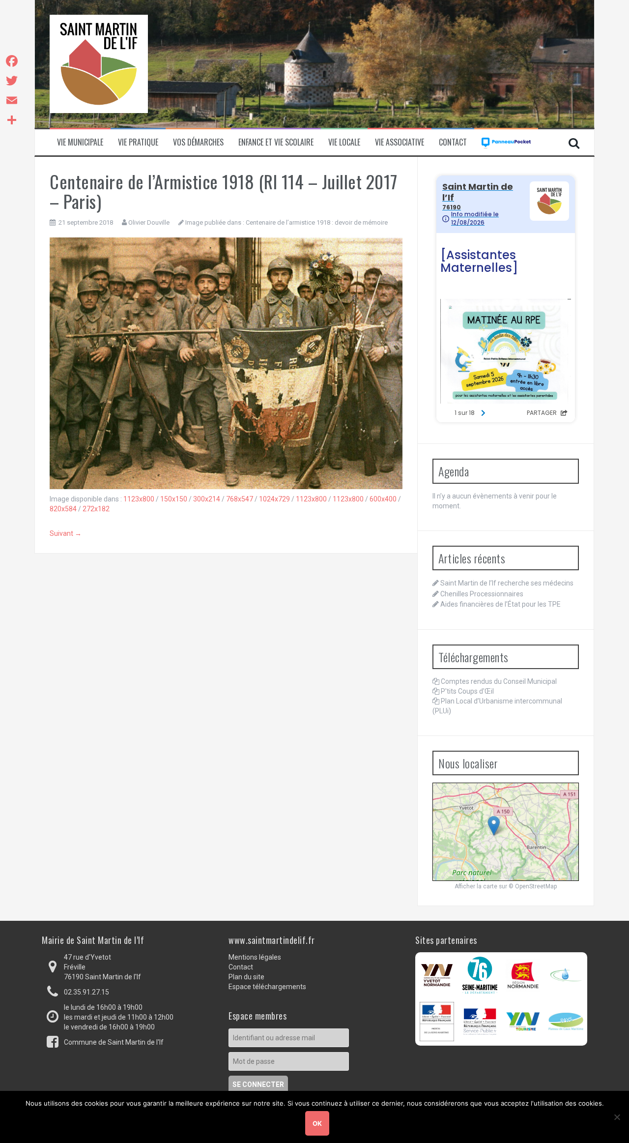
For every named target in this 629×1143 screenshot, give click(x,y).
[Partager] (12, 120)
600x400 (383, 499)
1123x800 (138, 499)
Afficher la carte (476, 886)
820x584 (63, 509)
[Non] (617, 1117)
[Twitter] (12, 80)
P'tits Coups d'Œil (467, 691)
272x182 (96, 509)
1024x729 (274, 499)
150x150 (173, 499)
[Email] (12, 100)
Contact (453, 142)
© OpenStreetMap (533, 886)
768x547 (239, 499)
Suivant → (66, 533)
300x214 (206, 499)
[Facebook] (12, 61)
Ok (317, 1123)
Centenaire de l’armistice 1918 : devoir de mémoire (317, 222)
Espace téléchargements (267, 987)
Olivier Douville (149, 222)
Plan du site (246, 977)
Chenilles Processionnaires (481, 594)
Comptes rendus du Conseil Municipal (499, 681)
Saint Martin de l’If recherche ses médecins (506, 583)
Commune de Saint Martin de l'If (114, 1042)
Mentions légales (255, 957)
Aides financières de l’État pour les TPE (500, 604)
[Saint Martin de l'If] (99, 63)
